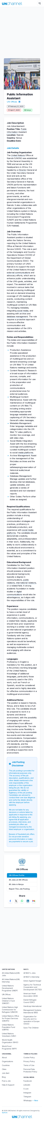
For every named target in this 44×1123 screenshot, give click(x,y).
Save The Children (31, 1028)
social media (22, 310)
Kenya (28, 110)
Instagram (27, 1093)
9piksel (4, 1112)
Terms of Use (28, 1065)
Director (22, 170)
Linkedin (26, 1085)
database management (17, 316)
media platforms (25, 452)
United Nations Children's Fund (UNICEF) (8, 1000)
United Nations (18, 155)
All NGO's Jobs (29, 973)
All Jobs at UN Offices (18, 880)
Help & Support (8, 1085)
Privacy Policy (29, 1061)
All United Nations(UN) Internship (11, 980)
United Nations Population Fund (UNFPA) (8, 1027)
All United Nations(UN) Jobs (11, 974)
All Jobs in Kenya (16, 884)
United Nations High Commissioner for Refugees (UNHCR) (10, 1009)
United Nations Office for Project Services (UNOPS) (10, 1018)
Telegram (27, 1097)
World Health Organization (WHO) (10, 1041)
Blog (4, 1077)
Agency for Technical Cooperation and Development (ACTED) (32, 987)
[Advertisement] (22, 31)
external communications (18, 272)
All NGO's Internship (31, 977)
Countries (6, 1065)
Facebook (27, 1081)
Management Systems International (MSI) (32, 1011)
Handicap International (32, 1006)
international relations (26, 583)
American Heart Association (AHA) (30, 994)
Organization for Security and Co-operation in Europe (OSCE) (31, 1020)
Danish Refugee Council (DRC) (29, 1001)
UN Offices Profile (16, 875)
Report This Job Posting (19, 889)
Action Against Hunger (32, 981)
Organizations (7, 1061)
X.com (25, 1089)
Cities (4, 1069)
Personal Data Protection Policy (30, 1070)
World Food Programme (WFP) (9, 1047)
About (4, 1057)
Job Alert (5, 1073)
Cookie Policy (29, 1057)
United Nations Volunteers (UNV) (9, 1035)
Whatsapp (27, 1100)
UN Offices (12, 102)
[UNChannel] (12, 3)
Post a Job (6, 1081)
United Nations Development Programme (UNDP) (10, 988)
